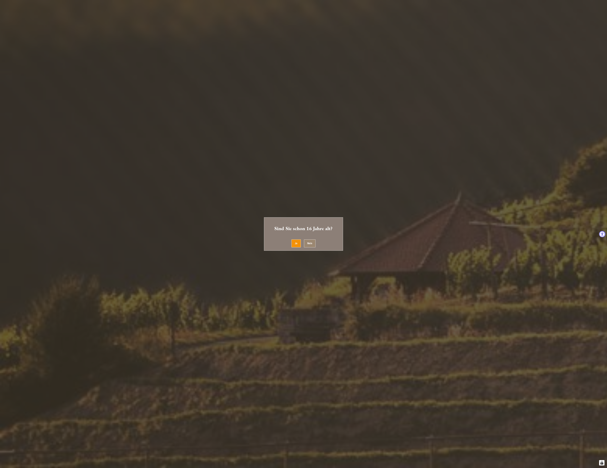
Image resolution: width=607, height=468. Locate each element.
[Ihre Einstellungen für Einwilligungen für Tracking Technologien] (601, 462)
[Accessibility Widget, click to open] (602, 234)
